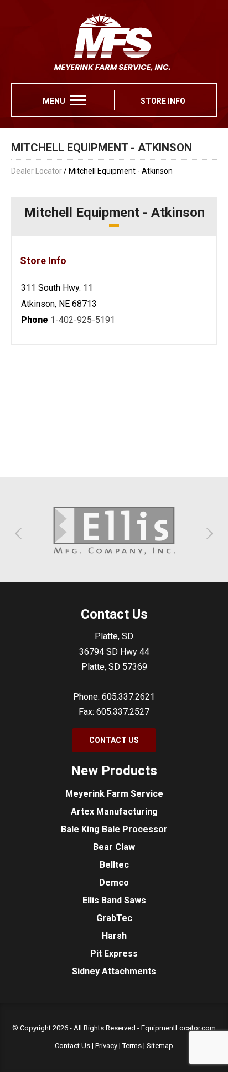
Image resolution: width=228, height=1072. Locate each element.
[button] (21, 533)
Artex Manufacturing (114, 811)
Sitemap (160, 1045)
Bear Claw (114, 847)
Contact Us (114, 740)
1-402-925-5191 (82, 320)
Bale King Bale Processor (114, 829)
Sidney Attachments (114, 971)
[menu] (78, 100)
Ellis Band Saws (114, 900)
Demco (114, 882)
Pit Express (114, 953)
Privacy (106, 1045)
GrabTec (114, 918)
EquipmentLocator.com (178, 1028)
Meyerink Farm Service (114, 793)
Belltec (114, 864)
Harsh (114, 936)
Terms (132, 1045)
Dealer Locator (36, 170)
